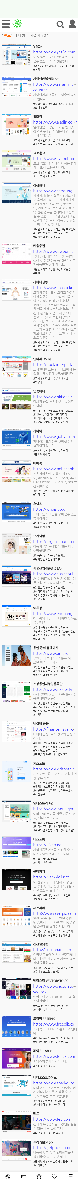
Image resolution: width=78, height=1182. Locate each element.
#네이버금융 (40, 743)
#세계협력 (39, 674)
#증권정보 (67, 743)
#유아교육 (39, 627)
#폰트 (64, 1041)
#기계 (59, 822)
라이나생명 (40, 282)
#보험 (36, 229)
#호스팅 (63, 450)
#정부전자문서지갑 (59, 935)
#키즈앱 (53, 790)
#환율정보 (52, 746)
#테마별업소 (66, 410)
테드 (36, 1113)
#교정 (44, 107)
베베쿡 (37, 463)
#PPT (46, 1041)
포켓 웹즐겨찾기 (43, 1142)
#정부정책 (62, 710)
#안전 (62, 667)
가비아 (37, 431)
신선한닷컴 (40, 944)
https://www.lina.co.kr (52, 287)
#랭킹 (36, 898)
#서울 (49, 587)
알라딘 (37, 116)
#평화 (54, 667)
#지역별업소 (50, 410)
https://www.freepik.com (55, 1024)
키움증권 (39, 246)
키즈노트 (39, 763)
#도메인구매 (50, 450)
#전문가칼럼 (68, 631)
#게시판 (37, 967)
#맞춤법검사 (40, 103)
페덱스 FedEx (42, 1051)
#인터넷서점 (51, 65)
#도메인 (37, 450)
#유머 (36, 971)
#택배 (36, 1066)
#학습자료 (64, 627)
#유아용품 (39, 559)
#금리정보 (64, 746)
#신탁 (72, 229)
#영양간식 (70, 490)
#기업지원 (52, 595)
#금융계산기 (60, 754)
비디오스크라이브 (45, 1077)
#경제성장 (39, 595)
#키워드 (37, 895)
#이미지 (45, 1005)
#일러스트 (49, 1009)
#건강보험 (39, 233)
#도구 (67, 822)
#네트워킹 (64, 595)
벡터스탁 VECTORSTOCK (50, 980)
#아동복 (37, 555)
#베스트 (68, 967)
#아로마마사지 (59, 422)
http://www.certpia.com (54, 913)
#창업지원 (64, 703)
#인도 (72, 830)
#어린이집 (64, 782)
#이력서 (53, 103)
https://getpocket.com (53, 1147)
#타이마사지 (40, 418)
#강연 (59, 1133)
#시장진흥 (52, 703)
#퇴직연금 (47, 229)
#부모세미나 (53, 631)
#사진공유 (39, 794)
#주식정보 (54, 743)
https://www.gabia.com (54, 436)
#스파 (67, 418)
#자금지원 (39, 707)
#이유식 (37, 490)
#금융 (57, 236)
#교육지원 (52, 635)
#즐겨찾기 (39, 1161)
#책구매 (64, 65)
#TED (52, 1133)
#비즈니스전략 (64, 591)
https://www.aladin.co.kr (55, 122)
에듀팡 (37, 608)
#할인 (49, 830)
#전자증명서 (40, 935)
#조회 (54, 858)
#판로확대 (69, 707)
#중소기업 (59, 587)
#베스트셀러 (40, 144)
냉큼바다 (39, 391)
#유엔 (36, 667)
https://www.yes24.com (54, 52)
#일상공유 (64, 786)
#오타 (36, 107)
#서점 (36, 69)
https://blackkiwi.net (51, 877)
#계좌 (44, 269)
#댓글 (46, 967)
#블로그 (53, 898)
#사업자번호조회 (42, 862)
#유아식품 (57, 490)
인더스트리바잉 (43, 803)
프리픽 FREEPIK (44, 1018)
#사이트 (58, 895)
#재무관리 (49, 710)
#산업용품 (39, 822)
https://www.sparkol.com (55, 1083)
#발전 (70, 667)
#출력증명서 (66, 931)
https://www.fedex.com (54, 1056)
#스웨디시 (48, 414)
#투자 (36, 273)
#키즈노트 (39, 782)
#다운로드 (62, 1009)
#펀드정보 (39, 746)
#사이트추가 (53, 1161)
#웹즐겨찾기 (68, 1161)
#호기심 (55, 971)
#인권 (36, 671)
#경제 (59, 269)
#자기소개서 (66, 103)
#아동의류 (59, 555)
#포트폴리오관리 (42, 754)
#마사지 (37, 410)
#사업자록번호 (41, 858)
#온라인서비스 (61, 826)
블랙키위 (39, 871)
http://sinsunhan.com (52, 949)
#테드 (44, 1133)
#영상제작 (39, 1104)
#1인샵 (37, 414)
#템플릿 (55, 1041)
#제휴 (46, 931)
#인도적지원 (61, 671)
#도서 (36, 140)
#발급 (54, 931)
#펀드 (64, 229)
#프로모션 (39, 830)
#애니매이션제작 (55, 1104)
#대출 (57, 229)
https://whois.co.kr (49, 509)
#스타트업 (39, 591)
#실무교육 (39, 599)
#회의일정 (52, 674)
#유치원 (37, 786)
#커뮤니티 (57, 967)
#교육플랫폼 (66, 790)
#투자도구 (52, 750)
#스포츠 (45, 971)
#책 (72, 65)
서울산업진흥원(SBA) (47, 568)
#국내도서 (54, 144)
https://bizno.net (48, 844)
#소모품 (50, 822)
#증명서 (37, 931)
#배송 (44, 1066)
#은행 (36, 269)
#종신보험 (52, 233)
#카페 (44, 898)
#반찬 (46, 490)
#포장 (52, 1066)
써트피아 (39, 908)
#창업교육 (39, 587)
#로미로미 (61, 414)
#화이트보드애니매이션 (54, 1100)
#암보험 (63, 233)
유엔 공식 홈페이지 (45, 648)
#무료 (36, 1005)
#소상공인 (39, 703)
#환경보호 (47, 671)
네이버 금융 (41, 723)
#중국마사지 (55, 418)
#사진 (64, 1005)
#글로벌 (45, 667)
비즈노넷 (39, 839)
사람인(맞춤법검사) (46, 78)
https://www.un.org (50, 653)
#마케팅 (50, 591)
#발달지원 (39, 638)
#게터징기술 (61, 830)
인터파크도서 (42, 359)
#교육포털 (52, 627)
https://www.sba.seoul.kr (55, 573)
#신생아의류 (53, 559)
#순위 (67, 895)
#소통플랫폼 (50, 786)
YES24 (38, 46)
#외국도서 (67, 144)
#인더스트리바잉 (42, 826)
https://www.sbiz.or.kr (53, 689)
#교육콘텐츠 (66, 635)
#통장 (67, 269)
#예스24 (38, 65)
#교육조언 (39, 635)
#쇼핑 (64, 378)
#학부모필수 (40, 790)
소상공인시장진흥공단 (47, 684)
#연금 (49, 236)
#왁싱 (46, 422)
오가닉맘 (39, 536)
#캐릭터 (55, 1005)
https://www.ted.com (52, 1119)
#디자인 (37, 1009)
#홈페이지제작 (41, 454)
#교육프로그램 (54, 707)
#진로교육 (39, 631)
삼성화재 (39, 185)
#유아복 (48, 555)
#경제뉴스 (39, 750)
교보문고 (39, 153)
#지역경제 (39, 714)
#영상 (36, 1100)
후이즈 (37, 503)
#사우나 (37, 422)
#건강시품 (39, 494)
